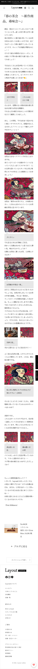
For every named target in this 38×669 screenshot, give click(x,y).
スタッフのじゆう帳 (11, 612)
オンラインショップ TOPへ (19, 560)
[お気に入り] (33, 664)
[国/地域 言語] (25, 8)
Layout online (21, 663)
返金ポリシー (9, 650)
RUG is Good (9, 609)
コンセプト (8, 588)
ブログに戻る (20, 546)
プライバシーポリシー (12, 644)
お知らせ (8, 618)
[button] (4, 8)
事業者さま (8, 632)
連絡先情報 (8, 656)
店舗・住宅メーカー (11, 638)
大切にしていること (11, 591)
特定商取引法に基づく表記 (13, 647)
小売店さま (8, 629)
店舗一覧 (8, 597)
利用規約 (8, 653)
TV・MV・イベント (11, 635)
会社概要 (8, 594)
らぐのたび (8, 615)
